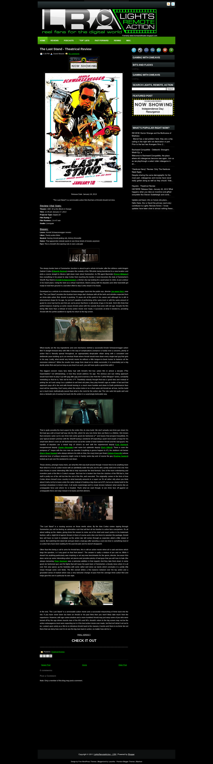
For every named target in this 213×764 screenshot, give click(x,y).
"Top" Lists (84, 40)
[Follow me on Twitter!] (173, 5)
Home (42, 40)
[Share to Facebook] (50, 656)
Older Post (123, 665)
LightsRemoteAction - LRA (105, 754)
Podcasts (69, 40)
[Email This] (41, 656)
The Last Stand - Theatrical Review (65, 49)
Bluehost (139, 761)
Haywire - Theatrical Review (143, 185)
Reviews (55, 40)
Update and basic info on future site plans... (150, 199)
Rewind (117, 40)
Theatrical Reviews (58, 652)
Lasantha (112, 761)
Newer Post (45, 665)
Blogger (131, 754)
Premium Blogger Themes (125, 761)
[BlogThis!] (44, 656)
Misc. (128, 40)
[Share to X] (47, 656)
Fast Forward (102, 40)
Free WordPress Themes (87, 761)
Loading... (136, 68)
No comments (74, 54)
